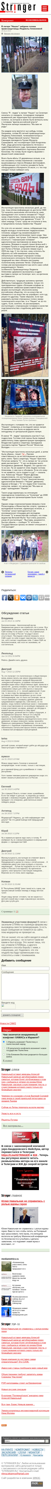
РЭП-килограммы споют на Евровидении (21, 1383)
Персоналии (9, 1455)
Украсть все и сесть (11, 1113)
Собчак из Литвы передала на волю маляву (22, 1107)
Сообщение (7, 972)
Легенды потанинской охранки (10, 574)
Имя (3, 965)
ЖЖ (35, 1155)
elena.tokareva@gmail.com (15, 1473)
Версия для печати (12, 34)
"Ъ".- (24, 454)
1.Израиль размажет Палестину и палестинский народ (22, 1043)
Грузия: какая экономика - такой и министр (36, 574)
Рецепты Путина (9, 1120)
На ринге (7, 1449)
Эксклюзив (8, 1452)
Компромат (22, 1449)
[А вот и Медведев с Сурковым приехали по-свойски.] (24, 561)
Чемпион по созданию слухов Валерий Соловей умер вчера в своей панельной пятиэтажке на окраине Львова (24, 1098)
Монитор (34, 1452)
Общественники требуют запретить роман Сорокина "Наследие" (22, 1375)
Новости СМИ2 (8, 1023)
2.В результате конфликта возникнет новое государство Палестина (26, 1049)
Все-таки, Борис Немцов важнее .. (18, 1404)
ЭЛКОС (36, 1478)
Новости (37, 1449)
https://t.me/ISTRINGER (15, 1155)
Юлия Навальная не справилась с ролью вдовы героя (23, 1203)
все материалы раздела (36, 20)
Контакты (38, 1455)
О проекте (25, 1455)
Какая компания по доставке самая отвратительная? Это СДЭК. (18, 1360)
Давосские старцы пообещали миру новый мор (24, 1368)
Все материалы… (13, 1125)
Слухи (22, 1452)
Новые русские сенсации (13, 1389)
